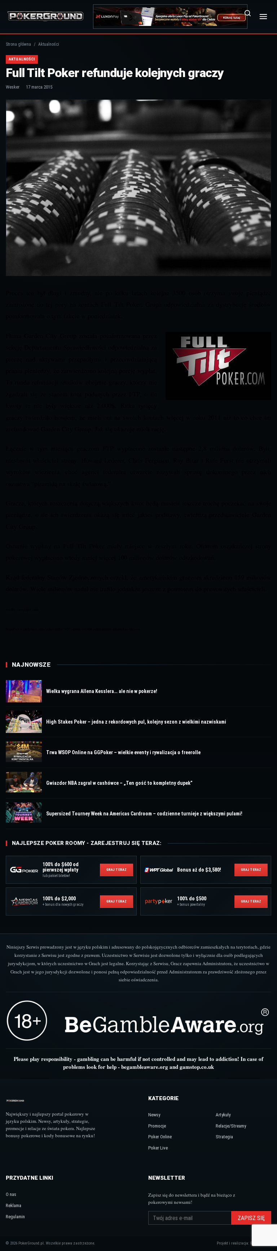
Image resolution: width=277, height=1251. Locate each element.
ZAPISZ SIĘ (251, 1218)
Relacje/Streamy (231, 1126)
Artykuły (223, 1114)
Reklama (13, 1205)
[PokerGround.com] (45, 16)
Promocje (157, 1126)
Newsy (154, 1114)
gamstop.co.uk (197, 1067)
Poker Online (160, 1136)
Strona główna (18, 44)
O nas (11, 1194)
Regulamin (15, 1216)
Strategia (224, 1136)
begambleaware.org (144, 1067)
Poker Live (158, 1148)
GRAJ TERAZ (116, 870)
